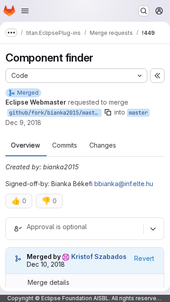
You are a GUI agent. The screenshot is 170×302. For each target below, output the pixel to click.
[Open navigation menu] (25, 11)
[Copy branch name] (107, 112)
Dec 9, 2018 (23, 122)
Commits (64, 145)
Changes (102, 145)
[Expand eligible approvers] (152, 228)
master (138, 112)
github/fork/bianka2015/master (55, 112)
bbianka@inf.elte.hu (123, 183)
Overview (25, 145)
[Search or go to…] (143, 10)
